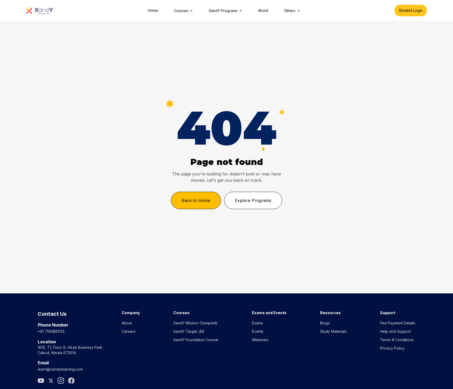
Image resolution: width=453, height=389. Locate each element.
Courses (181, 10)
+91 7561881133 (51, 331)
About (263, 10)
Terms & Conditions (397, 340)
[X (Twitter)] (50, 380)
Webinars (260, 340)
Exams (257, 323)
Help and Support (395, 331)
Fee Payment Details (397, 323)
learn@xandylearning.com (60, 369)
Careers (129, 331)
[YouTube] (41, 380)
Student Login (411, 10)
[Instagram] (61, 380)
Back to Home (196, 200)
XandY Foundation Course (195, 340)
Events (257, 331)
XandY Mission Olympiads (195, 323)
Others (289, 10)
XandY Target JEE (188, 331)
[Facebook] (71, 380)
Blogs (325, 323)
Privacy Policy (392, 348)
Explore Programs (253, 200)
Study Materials (333, 331)
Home (153, 10)
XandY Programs (223, 10)
